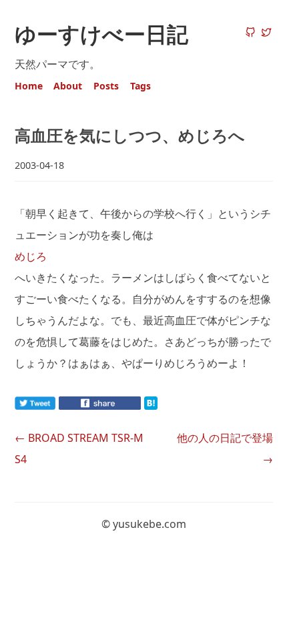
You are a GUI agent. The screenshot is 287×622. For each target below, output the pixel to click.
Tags (140, 85)
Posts (106, 85)
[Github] (250, 33)
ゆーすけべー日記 (101, 33)
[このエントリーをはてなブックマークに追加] (172, 405)
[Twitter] (266, 33)
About (67, 85)
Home (29, 85)
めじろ (31, 256)
